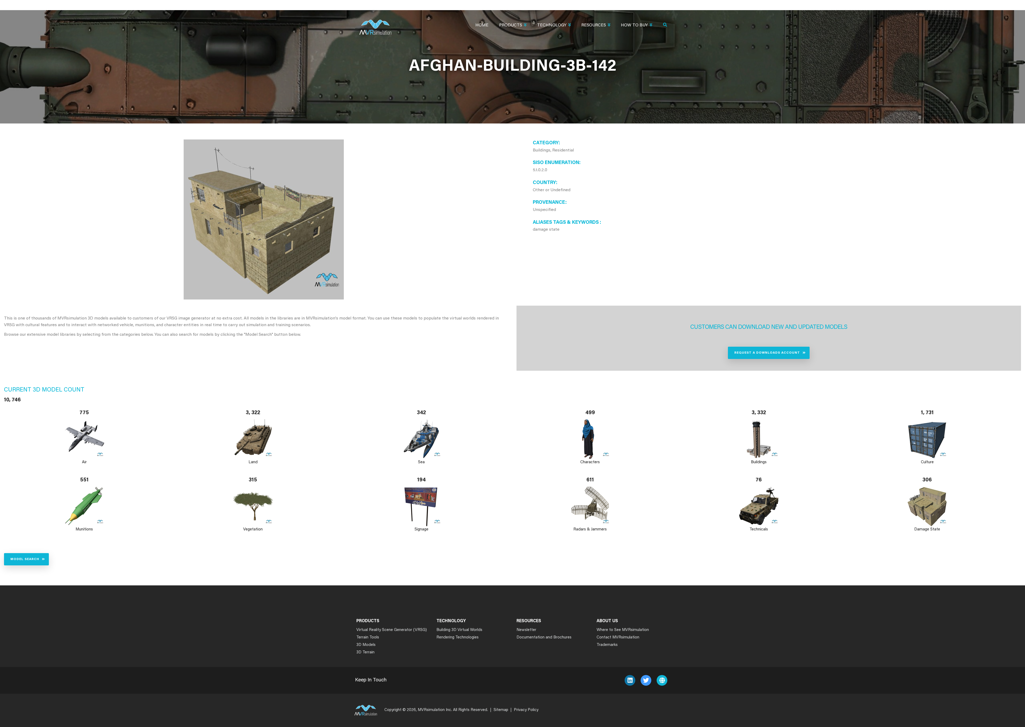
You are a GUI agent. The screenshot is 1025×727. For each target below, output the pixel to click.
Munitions (84, 530)
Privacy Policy (526, 710)
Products (510, 25)
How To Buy (634, 25)
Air (84, 462)
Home (481, 25)
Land (253, 462)
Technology (551, 25)
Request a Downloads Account (767, 352)
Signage (421, 530)
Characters (590, 462)
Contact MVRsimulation (618, 638)
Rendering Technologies (457, 638)
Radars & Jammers (590, 530)
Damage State (927, 530)
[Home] (375, 24)
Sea (421, 462)
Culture (927, 462)
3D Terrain (365, 652)
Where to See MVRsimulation (623, 630)
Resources (593, 25)
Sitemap (501, 710)
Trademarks (607, 645)
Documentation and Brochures (544, 638)
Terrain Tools (367, 638)
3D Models (366, 645)
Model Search (24, 559)
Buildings (759, 462)
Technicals (759, 530)
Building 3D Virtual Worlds (459, 630)
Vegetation (253, 530)
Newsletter (526, 630)
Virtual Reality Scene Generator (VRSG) (391, 630)
